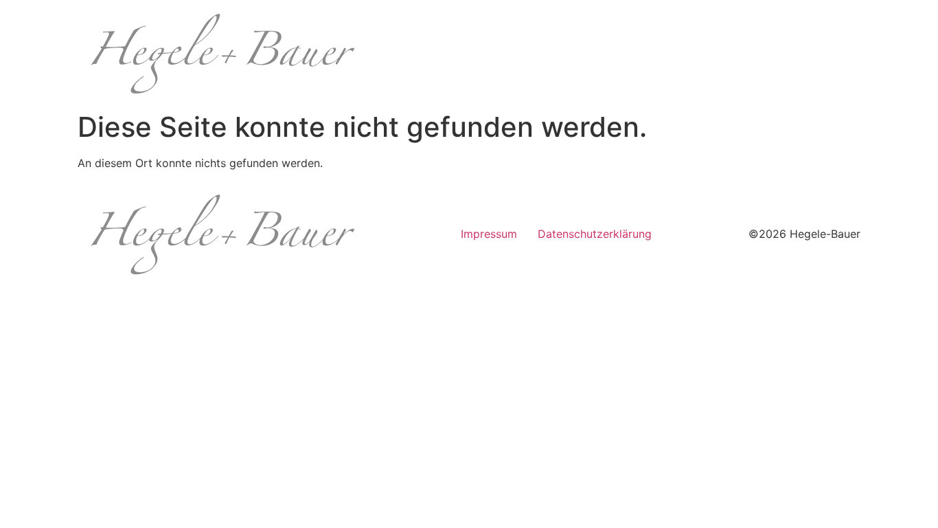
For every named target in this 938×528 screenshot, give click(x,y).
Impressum (489, 234)
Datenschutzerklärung (595, 234)
